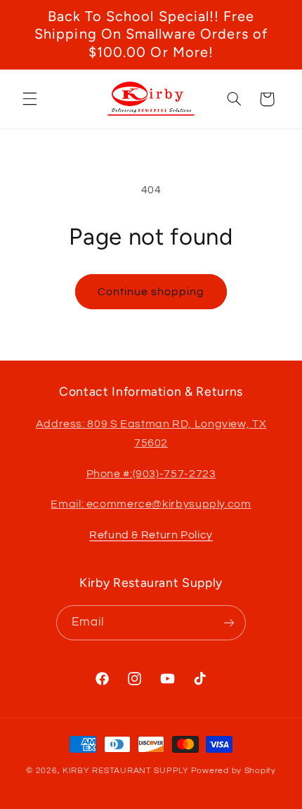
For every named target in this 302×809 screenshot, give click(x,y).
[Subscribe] (229, 622)
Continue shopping (151, 291)
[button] (29, 99)
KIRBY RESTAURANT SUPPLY (126, 771)
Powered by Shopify (233, 771)
